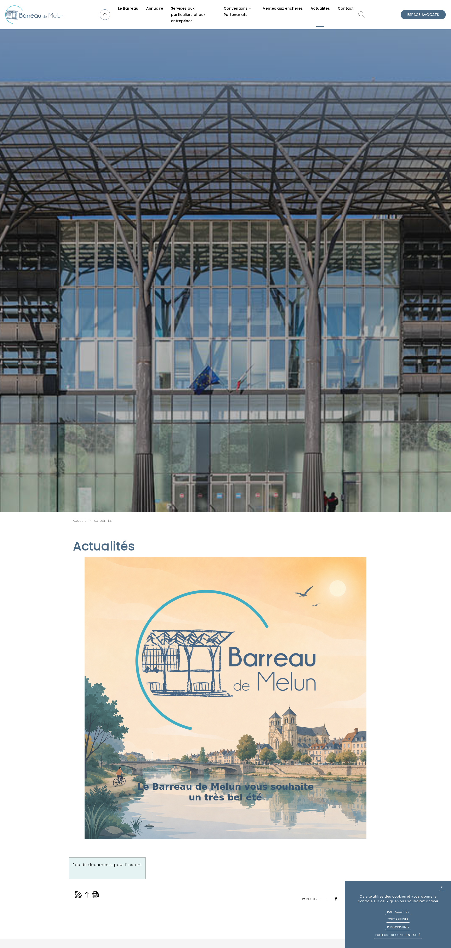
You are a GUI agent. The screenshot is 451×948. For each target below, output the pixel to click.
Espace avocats (423, 14)
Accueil (79, 521)
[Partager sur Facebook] (335, 897)
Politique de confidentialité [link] (398, 935)
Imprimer (95, 894)
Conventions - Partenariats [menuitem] (237, 11)
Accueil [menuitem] (107, 14)
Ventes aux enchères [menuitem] (283, 8)
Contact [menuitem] (346, 8)
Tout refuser (398, 919)
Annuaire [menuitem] (154, 8)
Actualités (103, 521)
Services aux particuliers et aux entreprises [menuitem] (188, 15)
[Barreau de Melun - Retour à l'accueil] (34, 14)
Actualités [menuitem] (320, 8)
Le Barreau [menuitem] (128, 8)
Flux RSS (79, 894)
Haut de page (87, 894)
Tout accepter (398, 912)
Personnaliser (398, 927)
